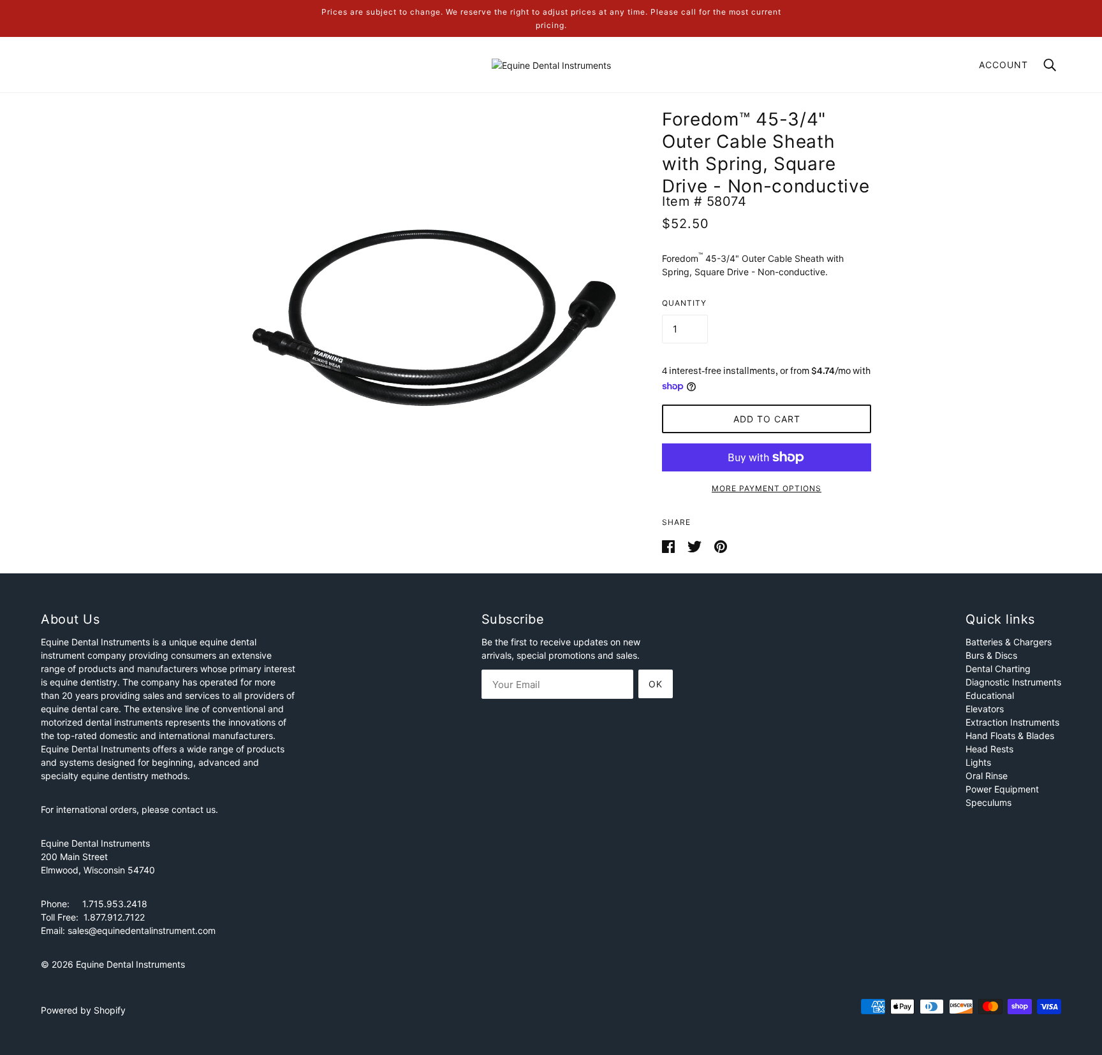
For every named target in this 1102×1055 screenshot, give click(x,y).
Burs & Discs (991, 655)
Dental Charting (998, 668)
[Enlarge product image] (431, 317)
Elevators (985, 708)
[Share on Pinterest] (720, 545)
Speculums (988, 802)
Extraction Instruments (1012, 722)
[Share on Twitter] (695, 545)
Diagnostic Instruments (1013, 682)
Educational (990, 695)
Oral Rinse (987, 775)
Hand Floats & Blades (1010, 735)
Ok (656, 683)
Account (1003, 64)
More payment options (766, 488)
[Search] (1049, 64)
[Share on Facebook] (669, 545)
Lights (978, 762)
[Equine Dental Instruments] (551, 64)
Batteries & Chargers (1009, 641)
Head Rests (989, 748)
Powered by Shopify (83, 1010)
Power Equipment (1002, 789)
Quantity (684, 303)
